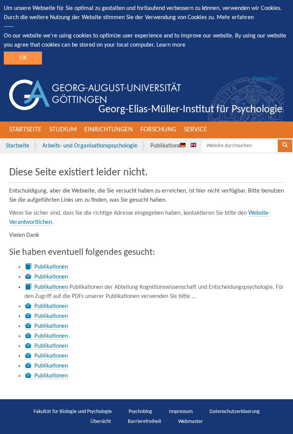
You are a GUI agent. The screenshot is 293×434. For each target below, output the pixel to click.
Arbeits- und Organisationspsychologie (89, 146)
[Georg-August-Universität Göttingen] (95, 95)
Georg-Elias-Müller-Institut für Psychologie (190, 109)
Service (195, 129)
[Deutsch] (182, 145)
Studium (63, 129)
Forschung (158, 129)
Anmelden (265, 79)
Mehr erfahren (235, 18)
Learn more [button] (170, 45)
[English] (193, 145)
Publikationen (51, 267)
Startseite (25, 129)
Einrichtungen (108, 129)
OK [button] (23, 58)
